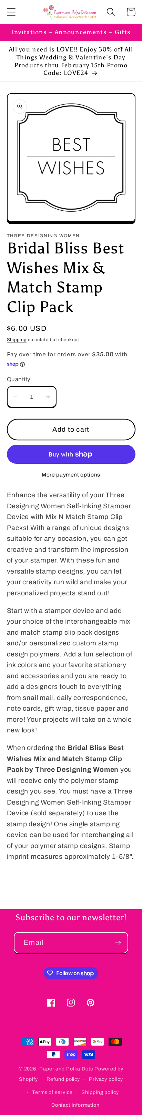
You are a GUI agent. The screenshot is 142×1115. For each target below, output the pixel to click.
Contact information (75, 1105)
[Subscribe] (118, 943)
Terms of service (52, 1092)
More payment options (71, 475)
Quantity (19, 379)
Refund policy (63, 1079)
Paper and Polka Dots (66, 1068)
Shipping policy (100, 1092)
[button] (11, 12)
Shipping (17, 339)
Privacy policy (106, 1079)
